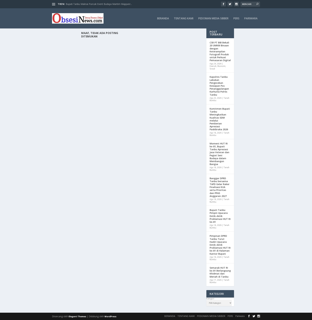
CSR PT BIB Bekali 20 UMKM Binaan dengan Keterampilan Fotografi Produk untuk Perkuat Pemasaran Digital (220, 51)
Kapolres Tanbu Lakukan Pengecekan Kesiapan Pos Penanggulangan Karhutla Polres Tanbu (219, 85)
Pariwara (251, 18)
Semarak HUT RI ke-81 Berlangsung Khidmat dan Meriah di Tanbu (220, 272)
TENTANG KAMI (183, 18)
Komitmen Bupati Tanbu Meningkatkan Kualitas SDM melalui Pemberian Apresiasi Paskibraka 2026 (220, 119)
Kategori (210, 299)
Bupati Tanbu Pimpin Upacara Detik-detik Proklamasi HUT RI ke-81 (220, 215)
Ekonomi (221, 66)
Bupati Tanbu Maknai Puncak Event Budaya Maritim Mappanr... (99, 4)
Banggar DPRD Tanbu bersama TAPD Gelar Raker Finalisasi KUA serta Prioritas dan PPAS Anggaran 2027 (219, 187)
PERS (236, 18)
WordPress (110, 316)
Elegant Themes (77, 316)
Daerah (213, 66)
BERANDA (163, 18)
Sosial (212, 68)
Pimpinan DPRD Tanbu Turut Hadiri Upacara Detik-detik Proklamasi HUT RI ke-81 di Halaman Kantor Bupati (220, 244)
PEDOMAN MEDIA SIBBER (213, 18)
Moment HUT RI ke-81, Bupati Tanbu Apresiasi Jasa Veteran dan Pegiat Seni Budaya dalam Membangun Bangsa (219, 154)
